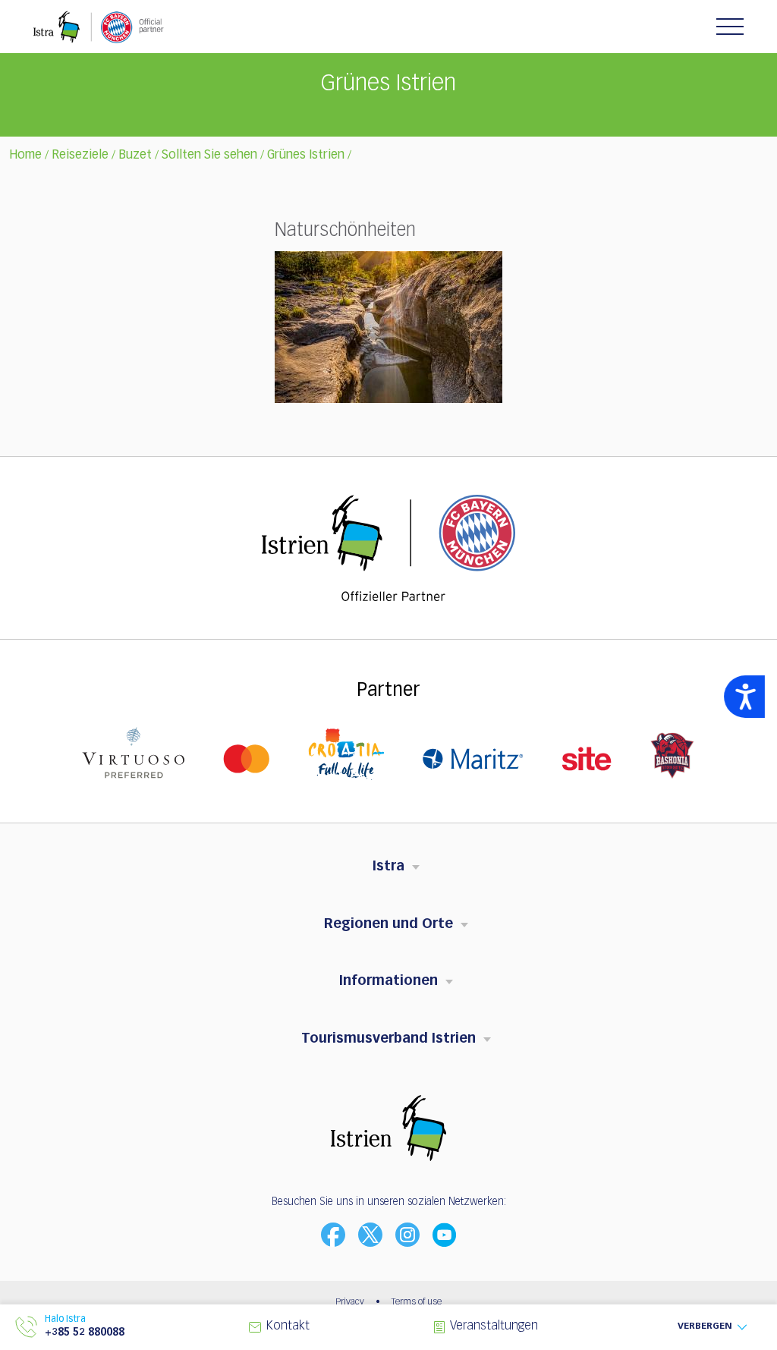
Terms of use (417, 1302)
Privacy (349, 1302)
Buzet (135, 155)
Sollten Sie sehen (209, 155)
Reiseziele (80, 155)
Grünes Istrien (305, 155)
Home (25, 155)
